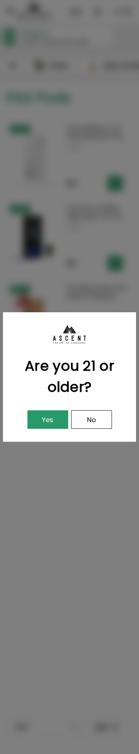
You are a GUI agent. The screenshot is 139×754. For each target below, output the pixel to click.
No (91, 419)
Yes (47, 419)
